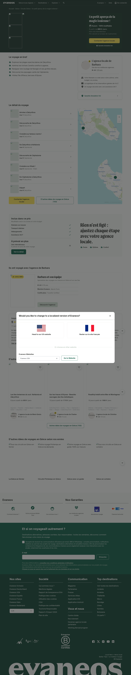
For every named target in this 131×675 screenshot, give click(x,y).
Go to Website (69, 358)
